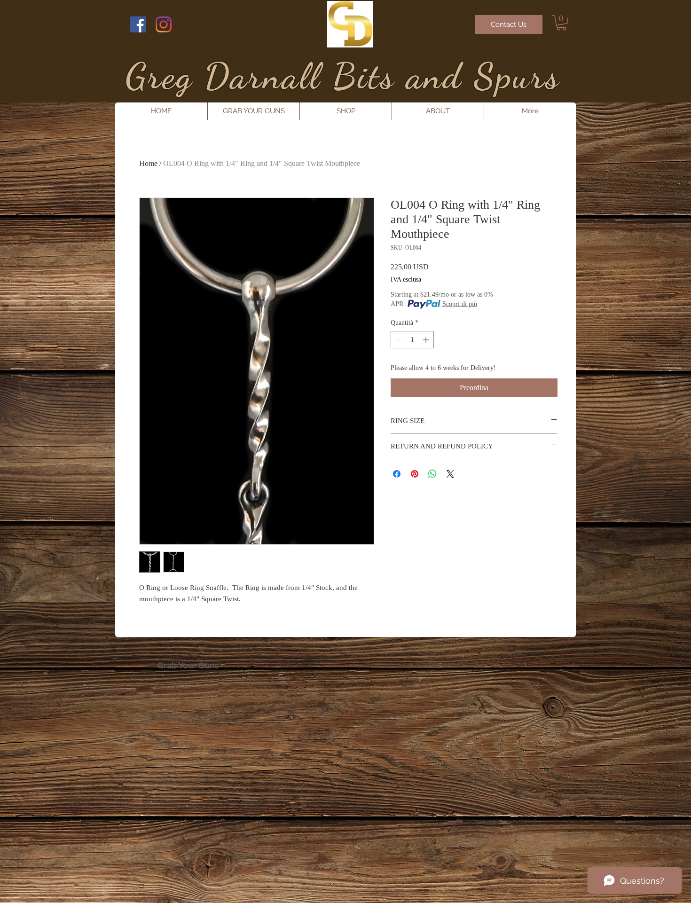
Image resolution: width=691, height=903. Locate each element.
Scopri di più (459, 303)
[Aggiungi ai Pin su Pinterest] (414, 473)
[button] (561, 23)
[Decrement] (398, 339)
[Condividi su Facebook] (396, 473)
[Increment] (426, 339)
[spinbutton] (412, 339)
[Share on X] (450, 473)
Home (148, 163)
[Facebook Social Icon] (138, 24)
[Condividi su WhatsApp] (432, 473)
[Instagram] (164, 24)
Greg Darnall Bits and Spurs (342, 76)
